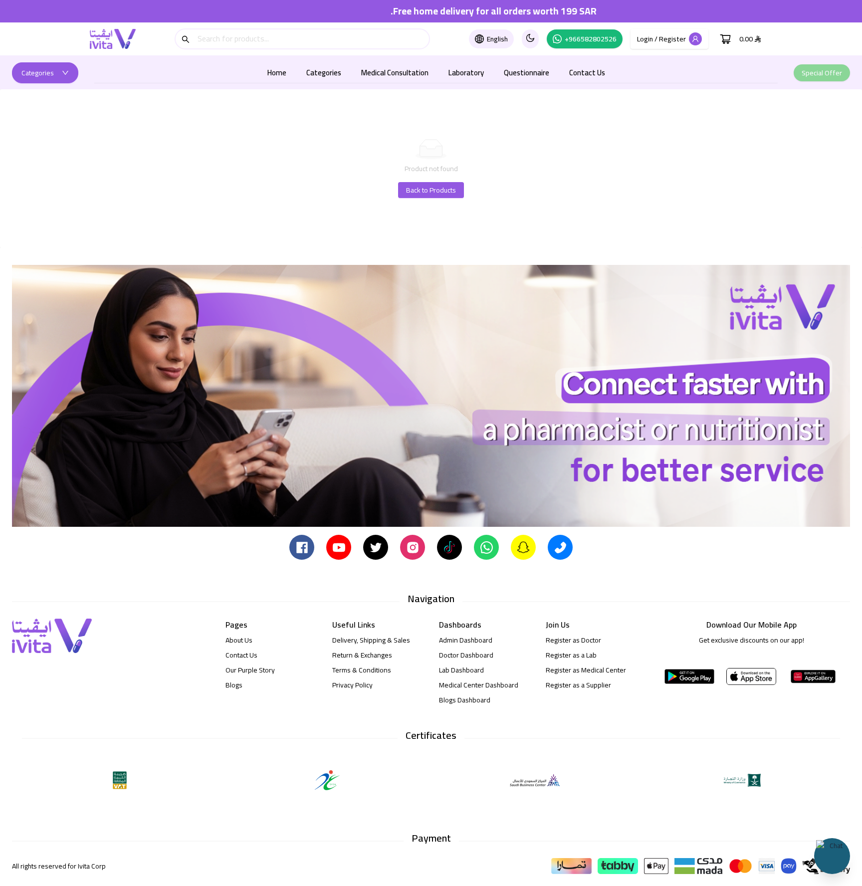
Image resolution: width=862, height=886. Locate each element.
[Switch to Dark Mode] (530, 38)
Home (276, 72)
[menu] (436, 72)
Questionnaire (526, 72)
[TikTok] (449, 546)
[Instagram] (412, 546)
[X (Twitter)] (375, 546)
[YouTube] (338, 546)
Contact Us (587, 72)
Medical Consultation (395, 72)
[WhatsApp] (486, 546)
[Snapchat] (523, 546)
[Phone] (560, 546)
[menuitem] (276, 72)
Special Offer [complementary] (822, 72)
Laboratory (466, 72)
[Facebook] (301, 546)
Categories (323, 72)
